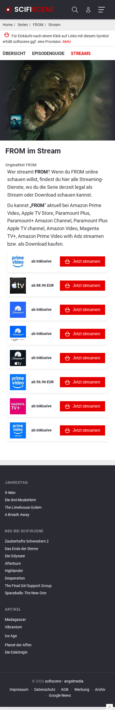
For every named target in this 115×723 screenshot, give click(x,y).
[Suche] (75, 10)
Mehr (67, 41)
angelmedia (73, 681)
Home (8, 25)
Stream (54, 25)
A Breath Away (17, 514)
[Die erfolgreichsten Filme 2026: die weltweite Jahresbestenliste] (57, 631)
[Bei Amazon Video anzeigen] (18, 382)
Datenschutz (44, 689)
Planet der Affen (18, 645)
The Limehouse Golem (23, 507)
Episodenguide (48, 53)
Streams (81, 53)
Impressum (19, 689)
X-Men (10, 492)
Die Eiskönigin (16, 652)
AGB (64, 689)
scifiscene (53, 681)
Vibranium (13, 627)
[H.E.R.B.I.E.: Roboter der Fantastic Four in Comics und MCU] (57, 657)
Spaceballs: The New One (25, 593)
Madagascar (15, 619)
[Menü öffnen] (101, 10)
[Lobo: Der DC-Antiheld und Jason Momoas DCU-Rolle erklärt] (57, 640)
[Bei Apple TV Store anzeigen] (18, 286)
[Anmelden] (88, 10)
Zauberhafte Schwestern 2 (27, 541)
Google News (60, 695)
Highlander (14, 571)
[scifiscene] (31, 9)
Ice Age (11, 636)
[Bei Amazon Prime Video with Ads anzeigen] (18, 430)
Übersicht (14, 53)
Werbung (81, 689)
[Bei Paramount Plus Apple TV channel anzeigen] (18, 358)
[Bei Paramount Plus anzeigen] (18, 310)
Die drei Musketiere (20, 500)
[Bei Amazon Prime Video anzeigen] (18, 261)
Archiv (100, 689)
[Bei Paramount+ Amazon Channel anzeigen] (18, 334)
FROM (38, 25)
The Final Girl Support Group (28, 586)
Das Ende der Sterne (21, 549)
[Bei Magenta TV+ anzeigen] (18, 406)
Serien (23, 25)
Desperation (15, 578)
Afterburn (13, 563)
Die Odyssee (15, 556)
